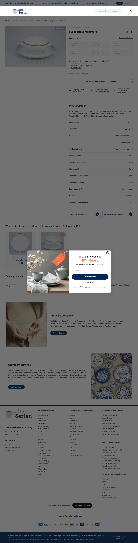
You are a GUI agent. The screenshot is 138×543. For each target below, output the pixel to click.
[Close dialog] (108, 253)
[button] (6, 11)
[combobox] (108, 11)
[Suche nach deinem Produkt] (96, 11)
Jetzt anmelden (90, 277)
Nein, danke (90, 282)
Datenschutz (104, 287)
